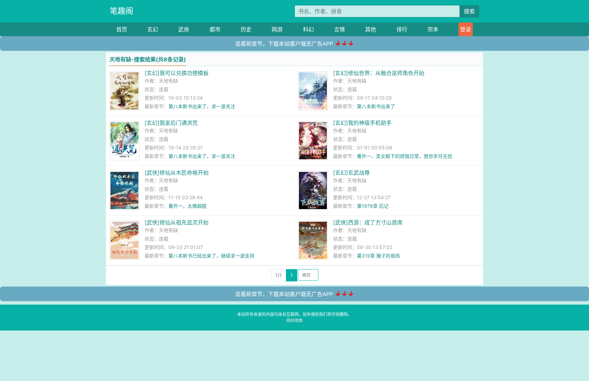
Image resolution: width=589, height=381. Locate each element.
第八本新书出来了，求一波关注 (201, 106)
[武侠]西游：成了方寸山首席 (368, 222)
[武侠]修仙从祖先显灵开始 (177, 222)
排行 (401, 29)
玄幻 (152, 29)
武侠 (183, 29)
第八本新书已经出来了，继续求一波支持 (211, 256)
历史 (246, 29)
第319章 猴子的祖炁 (378, 256)
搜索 (469, 11)
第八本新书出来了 (376, 106)
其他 (370, 29)
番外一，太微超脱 (187, 206)
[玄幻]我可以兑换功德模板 (177, 73)
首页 (121, 29)
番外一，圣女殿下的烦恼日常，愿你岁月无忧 (404, 156)
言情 (339, 29)
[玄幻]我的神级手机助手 (362, 122)
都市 (215, 29)
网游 (277, 29)
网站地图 (294, 320)
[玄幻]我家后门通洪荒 (171, 122)
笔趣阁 (121, 11)
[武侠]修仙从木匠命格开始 (177, 172)
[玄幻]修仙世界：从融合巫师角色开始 (378, 73)
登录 (465, 29)
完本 (432, 29)
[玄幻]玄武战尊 (351, 172)
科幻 (308, 29)
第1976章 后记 (373, 206)
